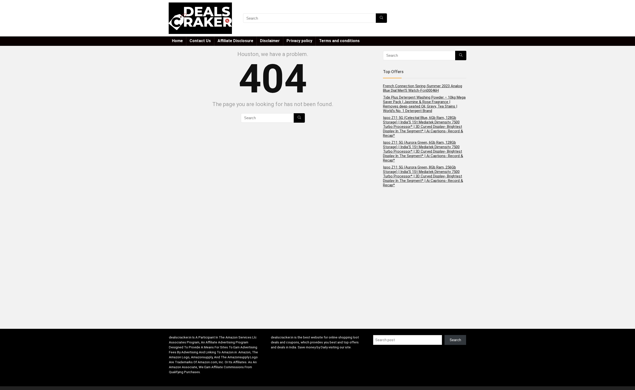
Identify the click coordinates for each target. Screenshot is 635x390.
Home (177, 40)
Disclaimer (270, 40)
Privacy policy (299, 40)
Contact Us (200, 40)
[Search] (381, 18)
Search (455, 340)
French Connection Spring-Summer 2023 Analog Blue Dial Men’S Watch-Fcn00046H (422, 88)
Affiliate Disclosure (235, 40)
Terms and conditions (339, 40)
